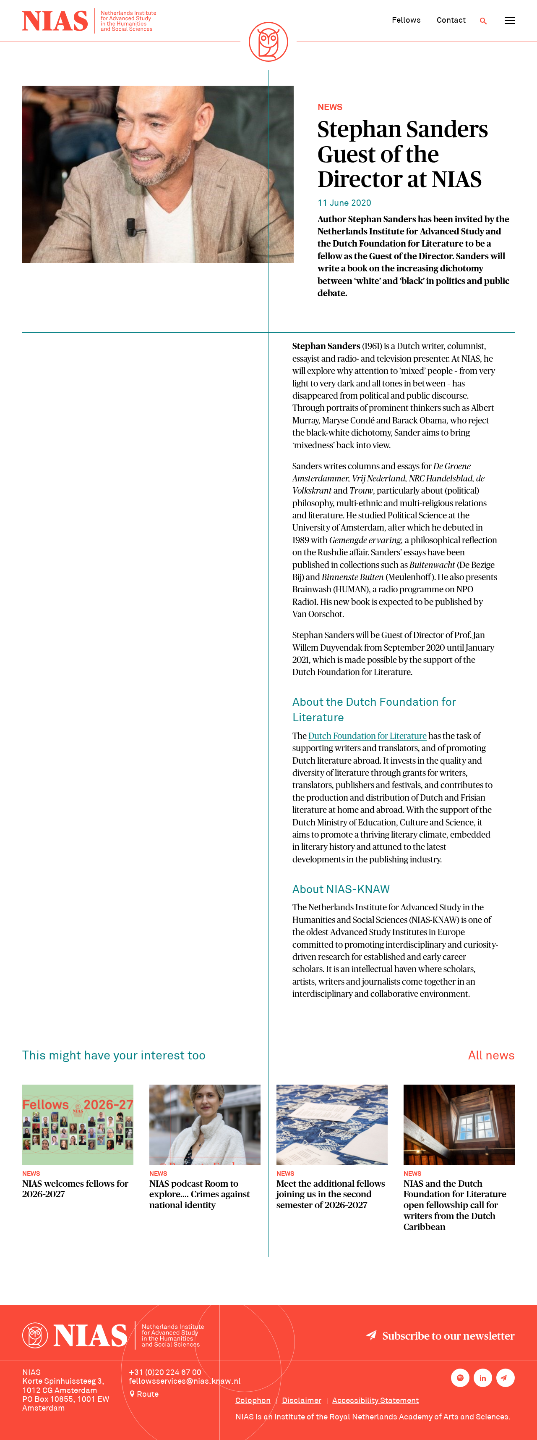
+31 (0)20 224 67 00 (165, 1373)
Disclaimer (301, 1401)
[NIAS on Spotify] (460, 1378)
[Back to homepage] (89, 20)
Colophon (253, 1401)
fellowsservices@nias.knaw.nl (185, 1381)
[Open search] (483, 21)
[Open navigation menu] (510, 21)
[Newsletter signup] (505, 1378)
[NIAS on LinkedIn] (483, 1378)
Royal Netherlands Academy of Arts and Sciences (418, 1417)
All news (491, 1056)
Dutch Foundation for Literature (367, 736)
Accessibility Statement (375, 1401)
